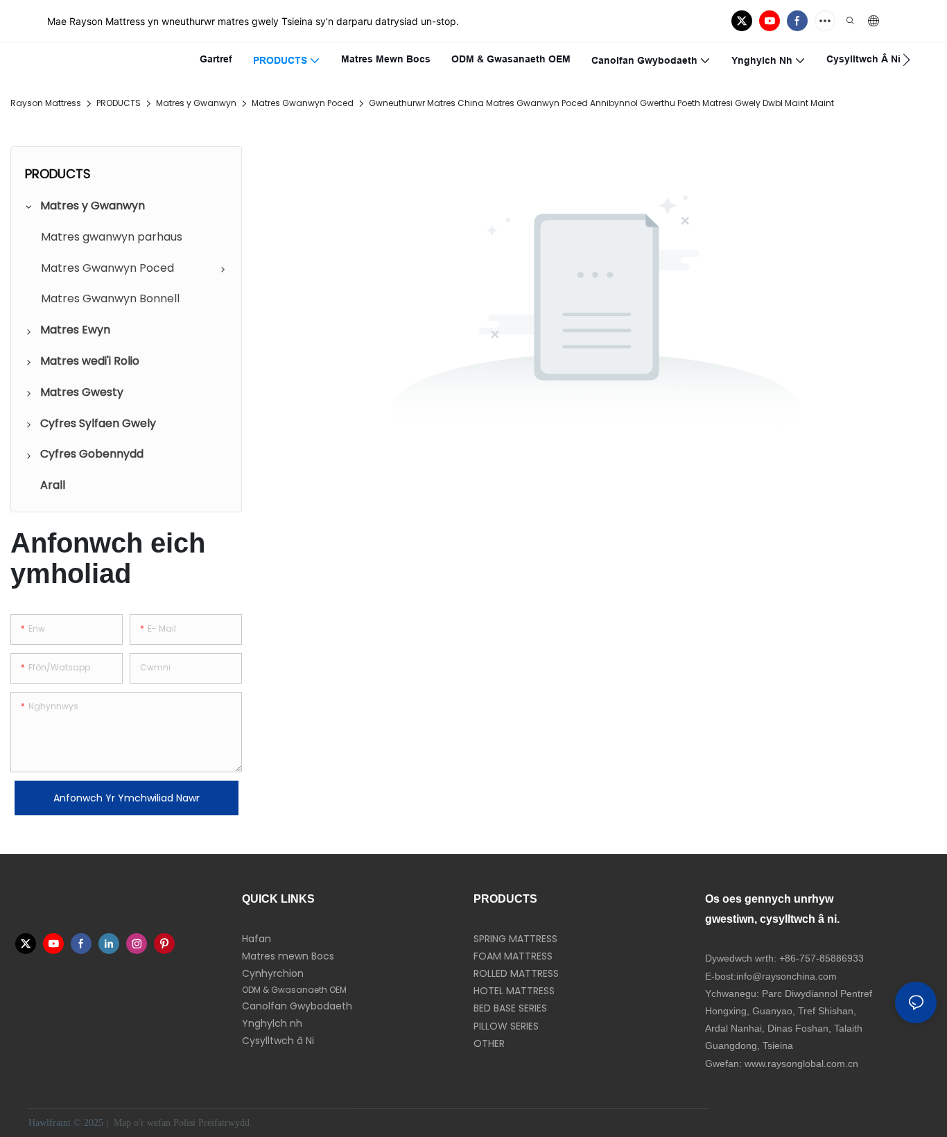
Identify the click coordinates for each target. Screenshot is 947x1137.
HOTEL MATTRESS (514, 991)
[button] (906, 59)
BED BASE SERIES (510, 1008)
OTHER (489, 1043)
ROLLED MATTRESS (516, 973)
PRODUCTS (118, 103)
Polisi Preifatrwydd (212, 1123)
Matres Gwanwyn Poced (303, 103)
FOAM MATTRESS (513, 956)
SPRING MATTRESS (515, 939)
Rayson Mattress (45, 103)
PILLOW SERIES (506, 1026)
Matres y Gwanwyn (196, 103)
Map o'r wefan (142, 1123)
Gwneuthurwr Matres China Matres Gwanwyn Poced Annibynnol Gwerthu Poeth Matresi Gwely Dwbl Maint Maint (601, 103)
